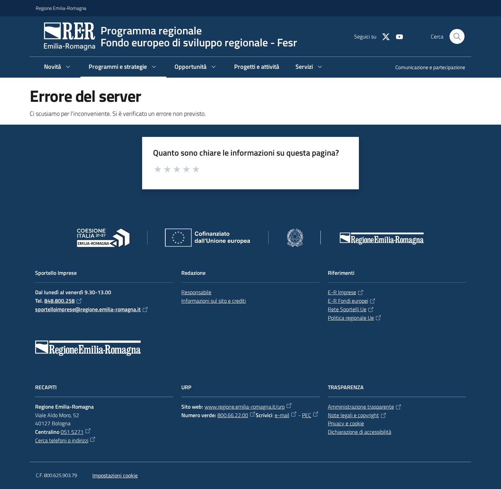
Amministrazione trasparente (361, 407)
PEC (306, 415)
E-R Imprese (342, 292)
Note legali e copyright (353, 415)
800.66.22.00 (232, 415)
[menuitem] (426, 68)
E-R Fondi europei (348, 301)
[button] (457, 36)
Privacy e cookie (346, 423)
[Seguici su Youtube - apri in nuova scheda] (397, 36)
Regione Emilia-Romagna (61, 8)
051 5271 (72, 432)
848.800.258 (59, 301)
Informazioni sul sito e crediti (213, 301)
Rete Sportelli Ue (347, 309)
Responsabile (196, 292)
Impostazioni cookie (115, 475)
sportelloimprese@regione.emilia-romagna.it (88, 309)
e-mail (282, 415)
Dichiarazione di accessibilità (359, 432)
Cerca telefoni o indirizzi (61, 440)
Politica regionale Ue (351, 318)
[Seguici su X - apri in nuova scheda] (383, 36)
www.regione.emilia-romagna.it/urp (244, 407)
